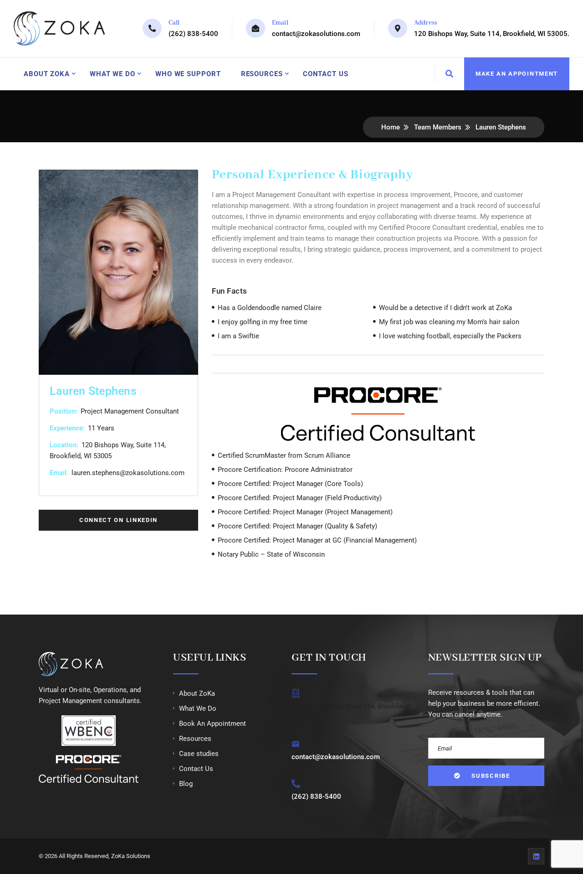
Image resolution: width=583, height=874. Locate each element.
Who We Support (188, 74)
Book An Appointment (212, 723)
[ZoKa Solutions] (59, 28)
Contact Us (325, 74)
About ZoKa (47, 74)
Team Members (437, 127)
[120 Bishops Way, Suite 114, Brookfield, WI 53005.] (296, 693)
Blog (186, 784)
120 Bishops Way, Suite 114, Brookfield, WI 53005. (491, 34)
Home (390, 127)
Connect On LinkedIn (118, 520)
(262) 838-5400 (193, 34)
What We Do (112, 74)
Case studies (199, 754)
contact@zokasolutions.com (316, 34)
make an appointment (517, 73)
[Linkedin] (536, 856)
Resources (262, 74)
